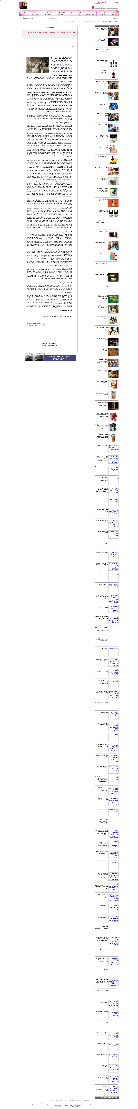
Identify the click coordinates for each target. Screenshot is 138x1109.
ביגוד (61, 1104)
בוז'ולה (106, 862)
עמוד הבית (114, 12)
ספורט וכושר (60, 14)
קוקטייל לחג (105, 1022)
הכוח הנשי (90, 12)
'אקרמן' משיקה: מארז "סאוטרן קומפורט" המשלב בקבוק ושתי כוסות (101, 415)
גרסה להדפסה (39, 354)
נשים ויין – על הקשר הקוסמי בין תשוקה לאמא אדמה (101, 597)
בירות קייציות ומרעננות (102, 156)
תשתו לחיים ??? (104, 969)
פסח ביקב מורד (104, 499)
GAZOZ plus (104, 712)
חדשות (80, 14)
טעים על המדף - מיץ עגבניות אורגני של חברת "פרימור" (102, 393)
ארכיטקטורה (80, 1105)
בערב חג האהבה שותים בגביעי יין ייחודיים (102, 799)
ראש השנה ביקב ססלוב (102, 253)
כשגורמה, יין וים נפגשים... (101, 1011)
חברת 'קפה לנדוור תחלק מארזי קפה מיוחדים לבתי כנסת (101, 896)
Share (73, 46)
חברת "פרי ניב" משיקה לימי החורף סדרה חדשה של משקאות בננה (102, 682)
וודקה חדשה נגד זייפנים (102, 990)
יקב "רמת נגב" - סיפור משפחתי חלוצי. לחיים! (102, 200)
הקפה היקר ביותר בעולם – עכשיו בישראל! (102, 606)
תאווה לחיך (35, 14)
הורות (92, 1104)
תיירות (24, 14)
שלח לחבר (28, 354)
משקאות (106, 22)
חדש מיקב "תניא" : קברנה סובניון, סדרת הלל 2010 (101, 221)
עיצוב (71, 14)
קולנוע (59, 1106)
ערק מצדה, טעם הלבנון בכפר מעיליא (102, 178)
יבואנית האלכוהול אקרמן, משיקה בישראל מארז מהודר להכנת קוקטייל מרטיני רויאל (101, 426)
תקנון (65, 1100)
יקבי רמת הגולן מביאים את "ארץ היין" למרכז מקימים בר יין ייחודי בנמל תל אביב (101, 490)
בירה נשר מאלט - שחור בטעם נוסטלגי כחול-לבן (102, 103)
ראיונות (30, 1104)
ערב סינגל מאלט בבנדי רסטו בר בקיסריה (102, 852)
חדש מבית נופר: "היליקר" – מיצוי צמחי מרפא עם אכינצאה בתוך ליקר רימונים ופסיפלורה (101, 779)
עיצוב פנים (24, 1104)
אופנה (80, 12)
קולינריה (62, 1105)
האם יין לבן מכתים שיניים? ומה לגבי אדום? (102, 692)
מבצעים (72, 12)
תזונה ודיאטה (47, 14)
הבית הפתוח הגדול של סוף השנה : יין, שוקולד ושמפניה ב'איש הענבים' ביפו (102, 1089)
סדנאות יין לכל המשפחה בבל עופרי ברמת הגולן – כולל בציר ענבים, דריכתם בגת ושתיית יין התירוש (101, 982)
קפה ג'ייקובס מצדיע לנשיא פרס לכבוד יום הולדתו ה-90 (102, 297)
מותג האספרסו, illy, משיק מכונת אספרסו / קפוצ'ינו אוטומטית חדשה (101, 639)
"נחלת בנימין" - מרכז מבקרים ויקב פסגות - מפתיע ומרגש (103, 479)
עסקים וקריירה (61, 12)
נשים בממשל (73, 1105)
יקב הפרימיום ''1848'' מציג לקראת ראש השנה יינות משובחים (102, 136)
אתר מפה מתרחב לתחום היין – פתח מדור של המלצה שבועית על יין (101, 939)
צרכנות (24, 12)
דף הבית (115, 22)
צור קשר (79, 1100)
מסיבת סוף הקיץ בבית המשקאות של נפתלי (102, 916)
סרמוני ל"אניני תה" (103, 231)
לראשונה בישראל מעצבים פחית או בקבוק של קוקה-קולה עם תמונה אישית (101, 629)
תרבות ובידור (35, 12)
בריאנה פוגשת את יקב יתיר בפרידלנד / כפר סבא (101, 927)
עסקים (66, 1105)
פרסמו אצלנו (59, 1100)
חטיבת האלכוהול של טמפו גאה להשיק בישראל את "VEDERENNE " (101, 436)
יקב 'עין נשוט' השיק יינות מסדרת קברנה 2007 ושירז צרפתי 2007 (102, 960)
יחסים (73, 1106)
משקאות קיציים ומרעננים (101, 167)
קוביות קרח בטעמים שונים (101, 702)
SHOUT (102, 1104)
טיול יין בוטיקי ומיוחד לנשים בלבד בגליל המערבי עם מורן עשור (102, 361)
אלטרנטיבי (114, 14)
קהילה (42, 1104)
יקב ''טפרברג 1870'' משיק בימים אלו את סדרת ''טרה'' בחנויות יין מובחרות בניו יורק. (101, 832)
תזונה (38, 1104)
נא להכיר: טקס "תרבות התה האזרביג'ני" (102, 29)
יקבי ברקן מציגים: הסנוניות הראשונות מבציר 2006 (101, 1077)
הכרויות (79, 1104)
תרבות (45, 1104)
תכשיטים (57, 1104)
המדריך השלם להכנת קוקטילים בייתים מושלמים (101, 670)
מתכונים (57, 1105)
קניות (75, 1104)
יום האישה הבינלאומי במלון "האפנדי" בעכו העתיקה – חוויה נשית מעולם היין (102, 308)
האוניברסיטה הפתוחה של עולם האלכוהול (101, 724)
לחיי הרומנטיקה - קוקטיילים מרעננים (103, 146)
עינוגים (69, 1106)
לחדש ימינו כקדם (103, 584)
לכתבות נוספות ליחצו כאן (108, 1097)
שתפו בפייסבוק (50, 27)
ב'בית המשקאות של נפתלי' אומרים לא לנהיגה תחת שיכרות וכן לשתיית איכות (101, 886)
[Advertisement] (63, 5)
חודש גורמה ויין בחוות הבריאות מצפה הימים (102, 948)
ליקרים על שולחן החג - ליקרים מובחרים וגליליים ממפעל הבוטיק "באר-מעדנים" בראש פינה (102, 458)
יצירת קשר (116, 18)
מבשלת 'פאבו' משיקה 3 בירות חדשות (102, 521)
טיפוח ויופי (70, 1104)
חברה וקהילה (90, 14)
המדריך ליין (105, 648)
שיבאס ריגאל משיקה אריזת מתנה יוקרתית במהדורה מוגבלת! (102, 404)
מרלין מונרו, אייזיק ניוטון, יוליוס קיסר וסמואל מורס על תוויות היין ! (102, 564)
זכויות (106, 1104)
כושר (34, 1104)
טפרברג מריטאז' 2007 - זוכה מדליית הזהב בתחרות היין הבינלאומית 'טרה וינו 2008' (102, 875)
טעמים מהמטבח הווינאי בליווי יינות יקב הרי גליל (102, 745)
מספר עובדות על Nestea (101, 467)
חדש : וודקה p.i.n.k (103, 1043)
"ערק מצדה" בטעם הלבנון (101, 242)
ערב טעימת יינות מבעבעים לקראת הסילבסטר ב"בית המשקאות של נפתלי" (102, 843)
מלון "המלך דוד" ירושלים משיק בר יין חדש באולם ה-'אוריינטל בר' (102, 83)
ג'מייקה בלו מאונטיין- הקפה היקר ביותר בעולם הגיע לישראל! (102, 789)
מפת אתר (51, 1100)
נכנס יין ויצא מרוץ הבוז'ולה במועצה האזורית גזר (101, 39)
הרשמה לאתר (102, 2)
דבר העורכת (102, 12)
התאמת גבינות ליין (103, 734)
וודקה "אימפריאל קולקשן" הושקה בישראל (101, 328)
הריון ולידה (64, 1106)
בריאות (97, 1104)
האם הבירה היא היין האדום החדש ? (103, 1001)
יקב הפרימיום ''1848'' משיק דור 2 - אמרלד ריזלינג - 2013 (102, 190)
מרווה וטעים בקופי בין (102, 1054)
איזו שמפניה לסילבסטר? (102, 809)
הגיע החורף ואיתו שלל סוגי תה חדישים (102, 446)
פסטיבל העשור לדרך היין (102, 905)
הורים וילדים (47, 12)
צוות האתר (86, 1100)
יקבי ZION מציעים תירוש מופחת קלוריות (102, 71)
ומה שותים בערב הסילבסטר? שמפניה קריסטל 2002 (102, 821)
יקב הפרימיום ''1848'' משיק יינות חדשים (102, 211)
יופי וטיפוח (102, 14)
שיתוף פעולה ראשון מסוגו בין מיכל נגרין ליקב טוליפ (101, 617)
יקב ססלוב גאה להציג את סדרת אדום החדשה (101, 660)
